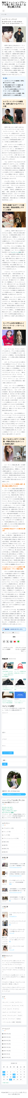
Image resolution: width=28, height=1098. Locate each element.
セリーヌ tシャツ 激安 (8, 812)
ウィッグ (6, 831)
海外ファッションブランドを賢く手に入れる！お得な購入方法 (14, 4)
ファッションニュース (11, 838)
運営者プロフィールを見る (14, 794)
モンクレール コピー (7, 807)
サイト (4, 745)
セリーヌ (5, 1018)
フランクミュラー (11, 1015)
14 (14, 1074)
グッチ (4, 1009)
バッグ (23, 662)
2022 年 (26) (7, 1047)
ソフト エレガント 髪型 (9, 1022)
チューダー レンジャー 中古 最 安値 (12, 968)
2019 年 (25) (7, 1057)
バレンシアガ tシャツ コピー (9, 810)
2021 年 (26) (7, 1050)
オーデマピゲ (13, 1012)
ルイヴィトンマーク (7, 632)
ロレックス (5, 1002)
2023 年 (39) (7, 1044)
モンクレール (15, 1005)
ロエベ (19, 1012)
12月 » (7, 1082)
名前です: (4, 791)
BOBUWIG (18, 1022)
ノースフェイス (7, 1005)
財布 (12, 662)
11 (4, 1074)
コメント (5, 712)
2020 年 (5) (6, 1054)
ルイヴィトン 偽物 (16, 252)
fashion (19, 1018)
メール (4, 739)
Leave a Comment (15, 23)
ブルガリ (20, 1015)
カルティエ (5, 1012)
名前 (3, 732)
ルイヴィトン (16, 632)
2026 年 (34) (7, 1033)
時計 (6, 841)
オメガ (4, 1015)
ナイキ (21, 1005)
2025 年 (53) (7, 1037)
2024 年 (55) (7, 1040)
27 (10, 1079)
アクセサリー (8, 828)
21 (14, 1077)
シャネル (12, 1002)
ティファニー (11, 1018)
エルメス (9, 1009)
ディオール (16, 1009)
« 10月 (3, 1082)
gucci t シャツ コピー (7, 809)
